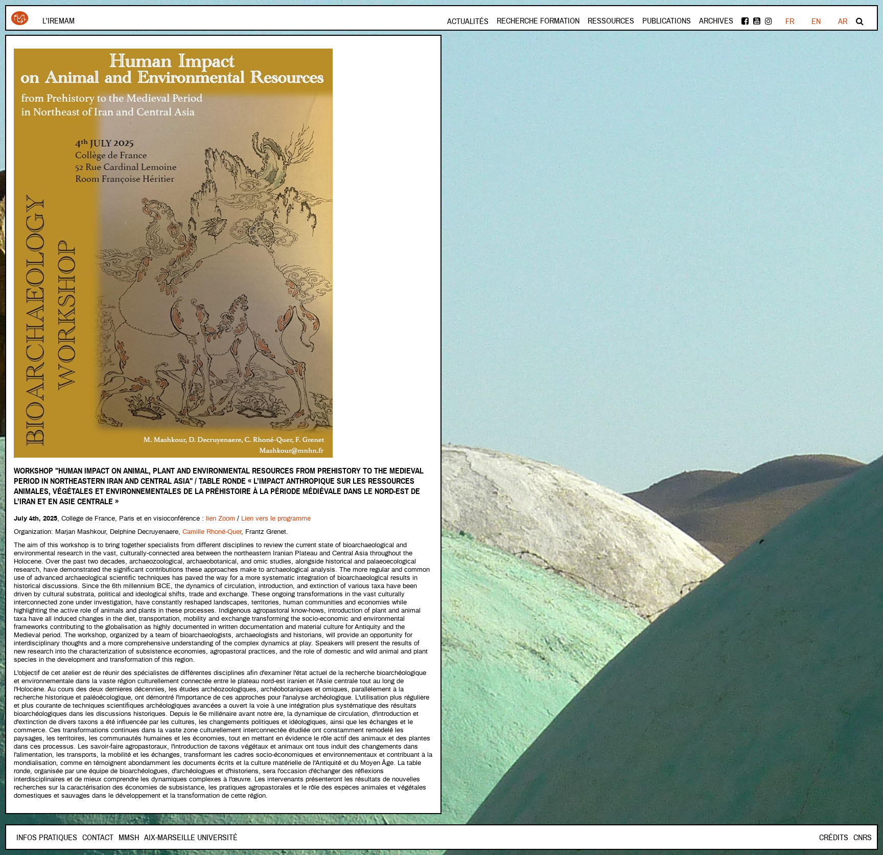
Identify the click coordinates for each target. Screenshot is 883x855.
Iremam (19, 22)
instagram (769, 21)
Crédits (833, 837)
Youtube (757, 21)
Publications (666, 21)
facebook (745, 21)
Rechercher (860, 21)
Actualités (468, 21)
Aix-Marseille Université (191, 837)
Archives (716, 21)
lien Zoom (220, 518)
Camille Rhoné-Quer (211, 532)
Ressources (611, 21)
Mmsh (129, 837)
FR (789, 21)
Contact (97, 837)
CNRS (862, 837)
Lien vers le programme (276, 518)
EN (816, 21)
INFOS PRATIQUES (46, 837)
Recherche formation (538, 21)
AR (842, 21)
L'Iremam (58, 21)
